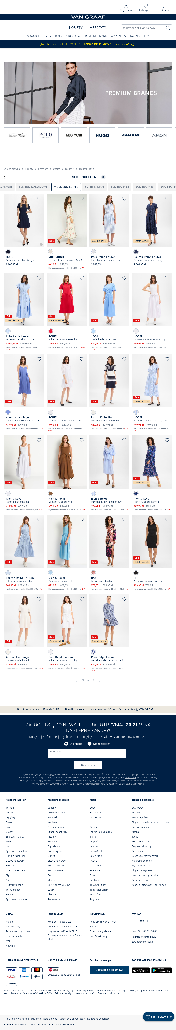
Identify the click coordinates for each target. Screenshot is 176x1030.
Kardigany (53, 822)
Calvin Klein (96, 856)
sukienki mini (145, 186)
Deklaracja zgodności (98, 1018)
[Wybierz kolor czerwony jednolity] (50, 331)
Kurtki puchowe (56, 865)
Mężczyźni (99, 27)
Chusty (9, 831)
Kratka (135, 831)
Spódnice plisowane (16, 899)
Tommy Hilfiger (98, 884)
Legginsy (10, 817)
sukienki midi (120, 186)
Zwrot (93, 926)
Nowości (10, 945)
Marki (103, 36)
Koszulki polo (55, 851)
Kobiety (76, 27)
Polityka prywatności (41, 781)
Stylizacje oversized (142, 865)
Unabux (94, 846)
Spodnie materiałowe (17, 851)
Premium (89, 36)
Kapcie (9, 846)
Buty (58, 36)
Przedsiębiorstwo (15, 936)
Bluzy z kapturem (15, 860)
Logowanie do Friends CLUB (63, 931)
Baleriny (10, 827)
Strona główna (12, 169)
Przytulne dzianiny (141, 846)
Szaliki (51, 889)
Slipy (8, 875)
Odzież (47, 36)
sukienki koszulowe (33, 186)
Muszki (51, 880)
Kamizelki (53, 817)
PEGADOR (95, 870)
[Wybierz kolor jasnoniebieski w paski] (8, 331)
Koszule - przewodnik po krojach (149, 884)
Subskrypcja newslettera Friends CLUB (65, 937)
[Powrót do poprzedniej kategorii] (4, 177)
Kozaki (9, 841)
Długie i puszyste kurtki (144, 870)
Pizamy (52, 836)
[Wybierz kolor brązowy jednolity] (50, 493)
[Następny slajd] (41, 217)
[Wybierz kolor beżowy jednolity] (8, 652)
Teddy (135, 836)
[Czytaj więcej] (133, 44)
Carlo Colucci (97, 865)
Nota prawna (50, 1018)
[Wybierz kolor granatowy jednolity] (8, 251)
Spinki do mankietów (59, 884)
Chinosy (52, 894)
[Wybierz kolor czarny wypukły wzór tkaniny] (136, 572)
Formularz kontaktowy (144, 936)
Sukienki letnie (86, 169)
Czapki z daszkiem (15, 870)
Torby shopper (13, 889)
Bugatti (94, 841)
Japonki (52, 807)
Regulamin (35, 1018)
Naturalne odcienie (142, 860)
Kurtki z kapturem (15, 856)
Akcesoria (73, 36)
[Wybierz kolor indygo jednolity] (8, 412)
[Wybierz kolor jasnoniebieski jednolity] (93, 331)
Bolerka (10, 865)
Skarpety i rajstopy (16, 836)
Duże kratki (138, 851)
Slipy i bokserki (55, 846)
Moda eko (137, 812)
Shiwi (92, 875)
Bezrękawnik (138, 807)
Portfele (10, 812)
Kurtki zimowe (55, 870)
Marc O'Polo (96, 894)
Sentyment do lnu (141, 841)
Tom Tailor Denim (99, 889)
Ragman (94, 899)
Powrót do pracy (140, 827)
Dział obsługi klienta (100, 931)
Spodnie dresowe (57, 827)
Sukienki (69, 169)
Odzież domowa (56, 812)
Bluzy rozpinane (14, 884)
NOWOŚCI (33, 36)
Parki (50, 875)
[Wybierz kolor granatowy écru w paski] (93, 412)
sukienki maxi (94, 186)
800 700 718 (141, 921)
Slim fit (51, 856)
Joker (93, 822)
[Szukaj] (168, 27)
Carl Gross (95, 817)
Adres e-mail (56, 751)
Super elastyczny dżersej (145, 856)
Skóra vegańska (140, 817)
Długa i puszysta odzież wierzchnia (150, 822)
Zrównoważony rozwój (18, 931)
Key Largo (95, 880)
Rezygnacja (130, 777)
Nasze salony (13, 926)
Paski (9, 822)
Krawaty (52, 841)
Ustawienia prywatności (72, 1018)
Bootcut (10, 894)
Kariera (10, 921)
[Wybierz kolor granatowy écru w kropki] (136, 251)
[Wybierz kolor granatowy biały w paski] (93, 652)
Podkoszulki (54, 899)
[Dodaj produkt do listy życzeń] (39, 198)
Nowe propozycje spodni (145, 875)
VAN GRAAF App (99, 936)
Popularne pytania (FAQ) (103, 921)
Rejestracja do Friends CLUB (63, 926)
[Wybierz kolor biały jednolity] (136, 331)
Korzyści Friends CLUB (60, 921)
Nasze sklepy (139, 36)
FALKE (93, 860)
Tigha (93, 836)
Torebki (10, 807)
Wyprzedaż (119, 36)
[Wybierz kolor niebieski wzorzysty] (136, 493)
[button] (125, 8)
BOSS (93, 807)
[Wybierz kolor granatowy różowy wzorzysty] (93, 572)
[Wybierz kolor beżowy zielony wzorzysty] (50, 251)
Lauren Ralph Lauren (101, 831)
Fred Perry (95, 812)
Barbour (94, 827)
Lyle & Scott (96, 851)
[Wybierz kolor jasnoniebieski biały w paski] (93, 251)
